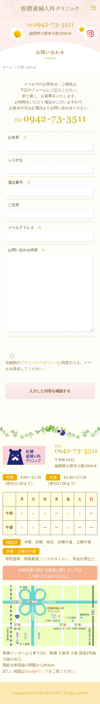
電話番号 (19, 182)
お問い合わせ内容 (26, 250)
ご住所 (13, 205)
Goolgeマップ (37, 671)
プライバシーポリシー (39, 362)
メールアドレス (25, 227)
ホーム (7, 67)
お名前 (17, 137)
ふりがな (15, 160)
